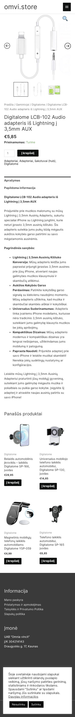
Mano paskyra (13, 600)
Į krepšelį (27, 153)
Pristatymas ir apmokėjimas (22, 604)
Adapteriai (11, 161)
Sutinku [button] (36, 704)
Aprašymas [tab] (12, 180)
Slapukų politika (14, 614)
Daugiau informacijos (23, 697)
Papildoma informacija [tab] (19, 188)
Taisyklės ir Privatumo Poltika (23, 609)
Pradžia (9, 104)
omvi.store (20, 7)
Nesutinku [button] (18, 704)
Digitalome (38, 104)
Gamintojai (22, 104)
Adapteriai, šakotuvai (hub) (37, 161)
